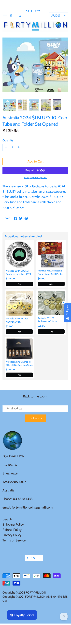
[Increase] (18, 147)
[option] (9, 105)
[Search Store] (20, 15)
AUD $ (55, 15)
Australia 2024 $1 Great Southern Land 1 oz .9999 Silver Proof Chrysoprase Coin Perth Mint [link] (18, 272)
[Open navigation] (4, 15)
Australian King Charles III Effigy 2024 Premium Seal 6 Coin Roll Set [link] (18, 363)
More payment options (35, 177)
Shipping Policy (13, 524)
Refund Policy (12, 530)
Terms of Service (14, 540)
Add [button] (19, 284)
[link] (19, 254)
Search (7, 519)
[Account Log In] (11, 15)
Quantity (8, 140)
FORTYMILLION (36, 592)
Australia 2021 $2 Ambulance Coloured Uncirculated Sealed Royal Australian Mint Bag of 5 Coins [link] (50, 320)
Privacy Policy (11, 535)
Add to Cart (35, 161)
